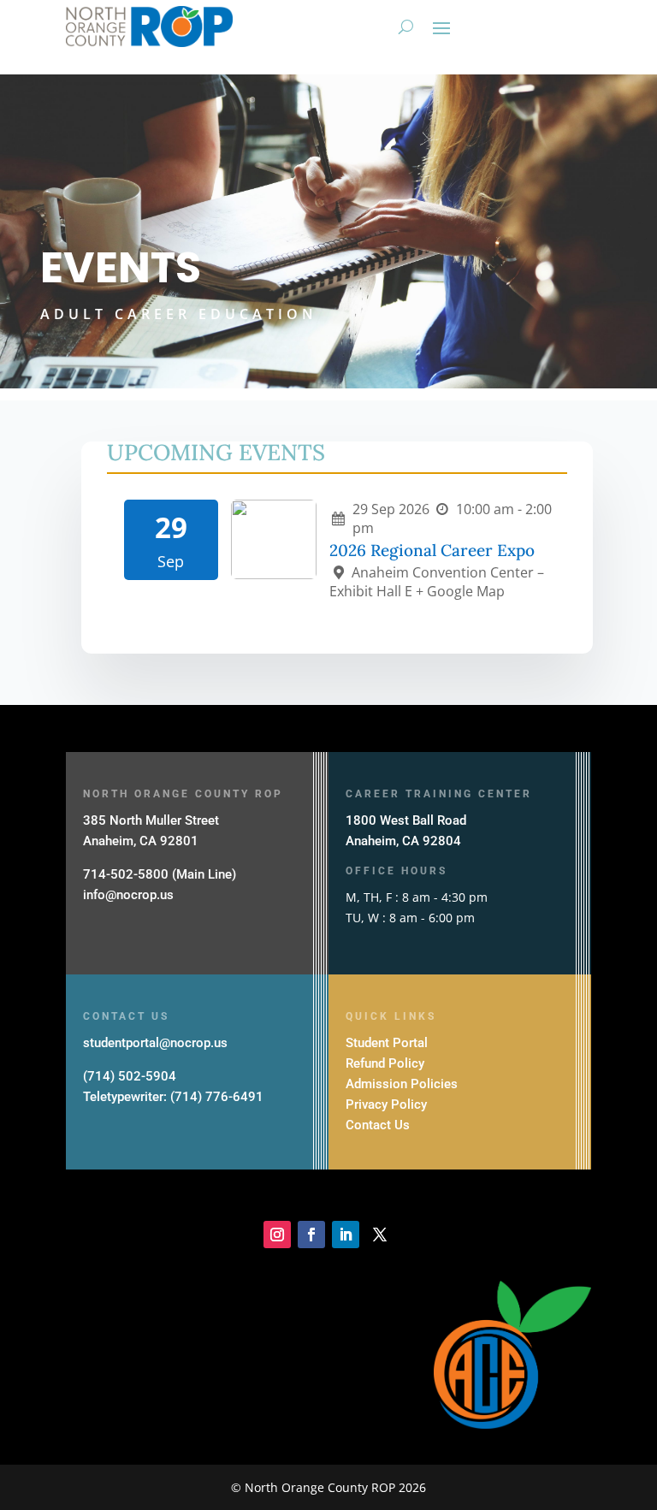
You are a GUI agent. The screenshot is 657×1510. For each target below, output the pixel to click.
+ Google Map (460, 591)
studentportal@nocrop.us (155, 1043)
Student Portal (387, 1043)
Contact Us (378, 1125)
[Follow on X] (380, 1234)
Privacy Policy (386, 1104)
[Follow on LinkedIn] (345, 1234)
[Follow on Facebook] (311, 1234)
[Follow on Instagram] (277, 1234)
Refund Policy (385, 1063)
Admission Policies (402, 1084)
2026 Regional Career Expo (432, 550)
